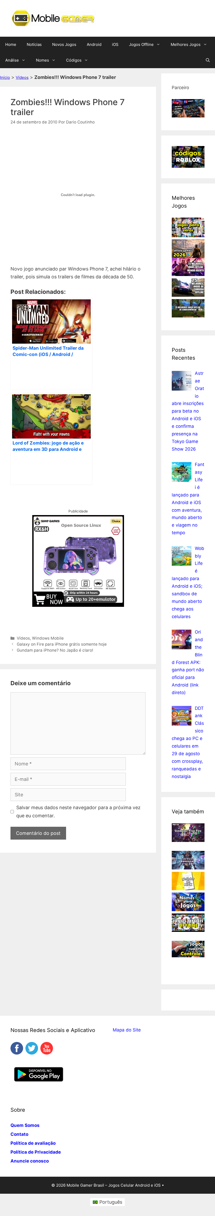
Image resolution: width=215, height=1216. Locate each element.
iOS (115, 44)
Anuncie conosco (29, 1161)
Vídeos (22, 77)
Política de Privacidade (35, 1152)
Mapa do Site (127, 1030)
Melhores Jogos (186, 44)
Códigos (74, 60)
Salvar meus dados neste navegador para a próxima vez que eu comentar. (78, 811)
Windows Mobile (48, 638)
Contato (19, 1134)
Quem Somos (25, 1125)
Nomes (42, 60)
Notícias (34, 44)
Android (94, 44)
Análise (12, 60)
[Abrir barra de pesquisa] (208, 60)
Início (5, 77)
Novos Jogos (64, 44)
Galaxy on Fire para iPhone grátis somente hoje (62, 644)
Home (10, 44)
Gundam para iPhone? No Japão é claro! (55, 650)
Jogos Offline (141, 44)
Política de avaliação (33, 1143)
